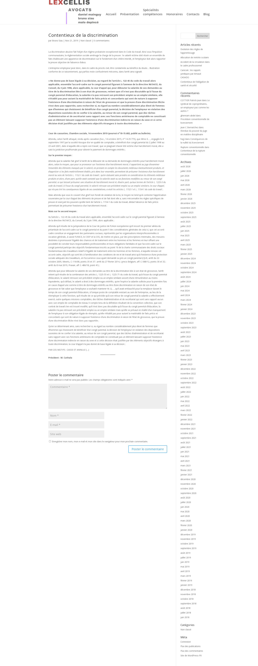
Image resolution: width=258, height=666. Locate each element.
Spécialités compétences (152, 12)
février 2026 (186, 194)
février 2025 (186, 249)
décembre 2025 (188, 203)
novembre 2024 (188, 263)
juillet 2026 (186, 171)
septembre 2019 (188, 548)
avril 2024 (185, 295)
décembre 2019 (188, 534)
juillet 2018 (186, 612)
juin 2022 (185, 396)
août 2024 (185, 276)
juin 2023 (185, 341)
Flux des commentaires (192, 650)
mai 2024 (185, 290)
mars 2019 (186, 575)
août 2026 (185, 166)
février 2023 (186, 359)
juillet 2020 (186, 502)
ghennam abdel (188, 115)
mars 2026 (186, 189)
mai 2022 (185, 401)
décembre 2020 (188, 479)
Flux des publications (191, 646)
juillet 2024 (186, 281)
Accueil (111, 14)
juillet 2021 (186, 447)
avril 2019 (185, 571)
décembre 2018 (188, 589)
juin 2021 (185, 451)
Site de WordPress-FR (191, 655)
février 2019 (186, 580)
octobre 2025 (187, 212)
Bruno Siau (57, 40)
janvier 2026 (186, 198)
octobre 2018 (187, 598)
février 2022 (186, 414)
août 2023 (185, 332)
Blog (206, 14)
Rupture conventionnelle (192, 147)
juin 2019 (185, 562)
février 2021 (186, 470)
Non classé (85, 40)
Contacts (193, 14)
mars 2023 (186, 355)
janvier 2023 (186, 364)
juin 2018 (185, 617)
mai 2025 (185, 235)
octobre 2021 (187, 433)
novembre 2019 (188, 539)
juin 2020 (185, 506)
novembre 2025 (188, 207)
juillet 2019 (186, 557)
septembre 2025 (188, 217)
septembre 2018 (188, 603)
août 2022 (185, 387)
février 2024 (186, 304)
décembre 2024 (188, 258)
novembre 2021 (188, 428)
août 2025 (185, 221)
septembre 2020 (188, 493)
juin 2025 (185, 230)
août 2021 (185, 442)
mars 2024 (186, 299)
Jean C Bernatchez (189, 127)
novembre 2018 (188, 594)
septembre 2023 (188, 327)
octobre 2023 (187, 322)
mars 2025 (186, 244)
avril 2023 (185, 350)
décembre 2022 (188, 368)
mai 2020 (185, 511)
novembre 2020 (188, 483)
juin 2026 (185, 175)
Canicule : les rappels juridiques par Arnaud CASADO (191, 74)
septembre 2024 (188, 272)
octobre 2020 (187, 488)
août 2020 (185, 497)
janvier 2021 (186, 474)
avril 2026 (185, 184)
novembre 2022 (188, 373)
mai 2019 (185, 566)
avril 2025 (185, 240)
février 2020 (186, 525)
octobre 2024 (187, 267)
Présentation (129, 14)
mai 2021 (185, 456)
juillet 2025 (186, 226)
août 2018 (185, 608)
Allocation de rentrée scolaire (195, 57)
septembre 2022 (188, 382)
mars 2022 (186, 410)
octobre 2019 (187, 543)
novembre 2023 (188, 318)
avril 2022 (185, 405)
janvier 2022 (186, 419)
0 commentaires (101, 40)
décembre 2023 (188, 313)
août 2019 (185, 552)
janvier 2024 (186, 309)
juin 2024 (185, 286)
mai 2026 (185, 180)
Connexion (186, 641)
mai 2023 (185, 345)
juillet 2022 (186, 391)
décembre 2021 (188, 424)
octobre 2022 (187, 378)
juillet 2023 (186, 336)
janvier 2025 (186, 253)
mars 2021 (186, 465)
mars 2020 (186, 520)
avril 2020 (185, 516)
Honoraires (174, 14)
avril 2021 (185, 460)
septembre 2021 (188, 437)
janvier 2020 (186, 529)
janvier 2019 (186, 585)
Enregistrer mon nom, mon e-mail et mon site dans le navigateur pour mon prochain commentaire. (100, 441)
